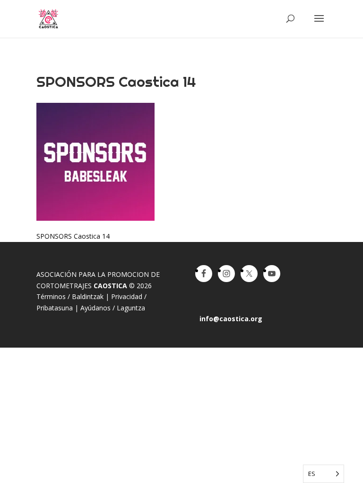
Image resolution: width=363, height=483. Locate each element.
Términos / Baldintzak (70, 296)
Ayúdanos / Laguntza (112, 307)
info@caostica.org (230, 318)
